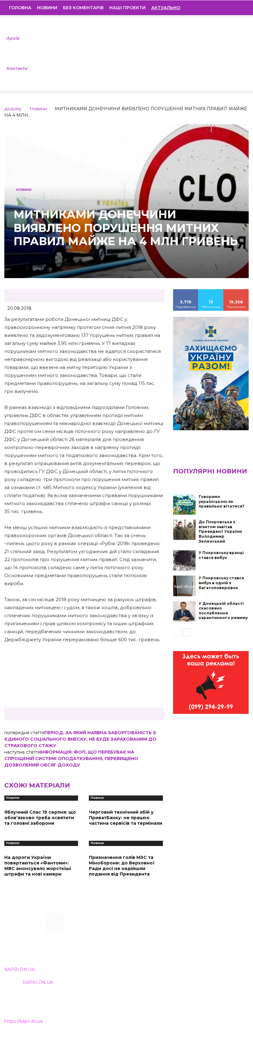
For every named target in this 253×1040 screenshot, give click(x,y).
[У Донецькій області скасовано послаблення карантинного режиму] (184, 611)
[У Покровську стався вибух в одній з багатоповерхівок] (184, 586)
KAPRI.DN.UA (19, 969)
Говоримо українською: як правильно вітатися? (221, 501)
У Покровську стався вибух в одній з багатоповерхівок (221, 583)
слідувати (211, 291)
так (185, 291)
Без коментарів (83, 7)
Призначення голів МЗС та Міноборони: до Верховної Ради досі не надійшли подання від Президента (122, 866)
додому (13, 108)
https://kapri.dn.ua (23, 1021)
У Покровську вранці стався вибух (221, 555)
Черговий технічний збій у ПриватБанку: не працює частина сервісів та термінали (125, 817)
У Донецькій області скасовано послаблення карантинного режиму (223, 610)
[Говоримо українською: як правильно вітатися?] (184, 504)
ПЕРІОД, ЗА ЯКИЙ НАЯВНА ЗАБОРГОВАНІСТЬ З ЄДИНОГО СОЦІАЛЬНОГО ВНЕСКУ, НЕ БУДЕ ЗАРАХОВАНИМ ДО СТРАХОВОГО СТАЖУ (80, 739)
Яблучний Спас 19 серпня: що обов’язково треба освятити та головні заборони (40, 817)
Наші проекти (127, 7)
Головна (20, 7)
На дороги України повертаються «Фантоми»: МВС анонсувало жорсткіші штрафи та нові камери (37, 866)
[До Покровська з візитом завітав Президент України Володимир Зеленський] (184, 530)
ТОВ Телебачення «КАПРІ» (114, 943)
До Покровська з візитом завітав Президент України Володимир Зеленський (220, 531)
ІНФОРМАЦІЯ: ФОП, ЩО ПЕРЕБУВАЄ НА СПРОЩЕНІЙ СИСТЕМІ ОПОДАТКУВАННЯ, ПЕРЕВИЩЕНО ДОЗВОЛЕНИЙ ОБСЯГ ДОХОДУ (71, 758)
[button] (239, 7)
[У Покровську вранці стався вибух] (184, 560)
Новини (47, 7)
